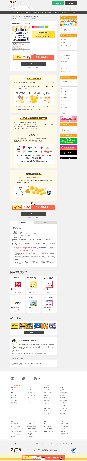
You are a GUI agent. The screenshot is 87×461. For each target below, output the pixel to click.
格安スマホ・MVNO (66, 104)
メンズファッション (66, 48)
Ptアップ (46, 27)
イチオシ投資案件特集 (15, 423)
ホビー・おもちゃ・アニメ (32, 392)
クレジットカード (66, 88)
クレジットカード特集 (15, 425)
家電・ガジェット (14, 402)
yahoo (32, 8)
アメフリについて (64, 429)
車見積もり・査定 (47, 397)
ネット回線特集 (30, 436)
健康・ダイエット (66, 64)
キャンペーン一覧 (47, 426)
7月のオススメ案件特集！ (16, 434)
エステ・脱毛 (62, 405)
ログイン (71, 3)
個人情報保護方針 (19, 443)
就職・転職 (62, 398)
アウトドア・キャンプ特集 (32, 431)
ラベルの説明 (52, 28)
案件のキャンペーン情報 (38, 12)
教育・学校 (62, 395)
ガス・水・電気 (47, 408)
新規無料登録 (58, 3)
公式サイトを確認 (33, 63)
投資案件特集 (29, 429)
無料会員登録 (65, 81)
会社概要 (13, 443)
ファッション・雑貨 (30, 398)
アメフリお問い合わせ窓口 (40, 247)
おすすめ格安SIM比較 (48, 428)
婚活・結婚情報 (63, 411)
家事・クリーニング (63, 410)
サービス (29, 12)
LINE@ (38, 378)
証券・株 (64, 94)
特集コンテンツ (57, 12)
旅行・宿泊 (65, 110)
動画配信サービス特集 (15, 429)
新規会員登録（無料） (65, 433)
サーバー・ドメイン (63, 403)
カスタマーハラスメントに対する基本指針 (32, 443)
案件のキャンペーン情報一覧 (49, 421)
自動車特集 (13, 436)
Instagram (16, 378)
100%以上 (16, 8)
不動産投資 (65, 97)
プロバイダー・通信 (66, 107)
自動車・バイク (30, 397)
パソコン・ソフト (14, 403)
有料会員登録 (46, 389)
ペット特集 (29, 434)
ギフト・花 (29, 387)
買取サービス (65, 113)
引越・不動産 (62, 407)
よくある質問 (74, 8)
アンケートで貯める (48, 425)
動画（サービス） (47, 400)
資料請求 (45, 394)
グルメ (45, 405)
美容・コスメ (65, 61)
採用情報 (57, 443)
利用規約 (42, 443)
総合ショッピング (66, 39)
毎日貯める (49, 12)
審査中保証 (36, 27)
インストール (22, 8)
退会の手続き (68, 443)
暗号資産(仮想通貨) (66, 100)
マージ (28, 8)
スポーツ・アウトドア (67, 71)
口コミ (21, 50)
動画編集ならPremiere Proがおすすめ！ (51, 429)
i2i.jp (62, 434)
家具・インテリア (14, 400)
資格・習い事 (62, 397)
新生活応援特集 (30, 433)
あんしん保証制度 (64, 423)
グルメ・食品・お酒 (66, 55)
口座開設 (45, 410)
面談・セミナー (47, 398)
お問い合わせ (63, 421)
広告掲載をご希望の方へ (49, 443)
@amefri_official (68, 153)
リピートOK (42, 27)
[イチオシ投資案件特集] (22, 326)
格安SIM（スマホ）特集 (31, 428)
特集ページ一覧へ (33, 332)
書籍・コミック (65, 68)
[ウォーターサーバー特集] (37, 326)
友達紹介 (74, 12)
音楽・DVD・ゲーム (30, 394)
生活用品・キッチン (66, 58)
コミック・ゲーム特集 (31, 421)
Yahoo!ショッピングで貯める (49, 431)
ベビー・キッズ (65, 52)
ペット (28, 400)
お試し (64, 42)
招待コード (63, 431)
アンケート (66, 12)
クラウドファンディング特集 (16, 431)
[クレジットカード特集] (29, 326)
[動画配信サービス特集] (52, 326)
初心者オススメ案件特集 (31, 426)
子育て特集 (29, 423)
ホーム (14, 12)
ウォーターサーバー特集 (15, 426)
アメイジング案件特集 (15, 433)
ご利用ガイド (66, 8)
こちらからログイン (36, 67)
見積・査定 (46, 395)
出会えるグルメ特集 (30, 425)
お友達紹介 (63, 425)
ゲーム (12, 8)
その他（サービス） (63, 413)
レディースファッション (67, 45)
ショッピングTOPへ (71, 73)
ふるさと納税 (46, 407)
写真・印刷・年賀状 (63, 408)
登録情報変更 (62, 443)
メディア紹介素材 (64, 426)
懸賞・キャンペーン (48, 392)
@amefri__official (69, 147)
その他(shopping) (30, 402)
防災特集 (12, 421)
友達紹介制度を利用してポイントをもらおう (68, 129)
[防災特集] (14, 326)
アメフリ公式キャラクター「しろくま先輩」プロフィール (18, 428)
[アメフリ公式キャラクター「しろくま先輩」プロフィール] (44, 326)
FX (63, 84)
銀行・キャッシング (66, 91)
